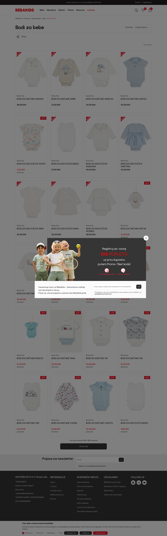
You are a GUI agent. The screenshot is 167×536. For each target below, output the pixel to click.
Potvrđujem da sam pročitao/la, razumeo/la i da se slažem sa (118, 293)
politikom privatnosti (103, 294)
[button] (146, 238)
